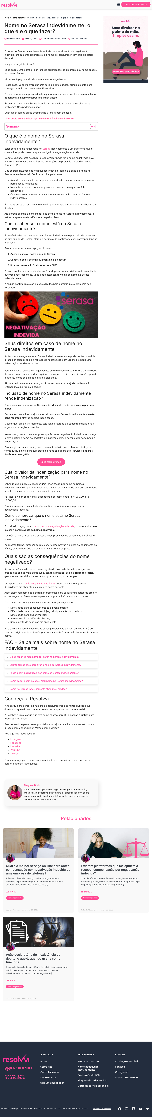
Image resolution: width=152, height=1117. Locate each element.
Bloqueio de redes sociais (92, 1080)
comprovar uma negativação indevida (53, 526)
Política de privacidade (102, 1109)
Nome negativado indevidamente (88, 1068)
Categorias (121, 1072)
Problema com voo (89, 1061)
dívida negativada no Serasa (41, 583)
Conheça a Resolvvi (126, 1061)
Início (6, 18)
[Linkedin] (133, 1109)
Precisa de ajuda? (14, 1076)
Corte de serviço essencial (93, 1086)
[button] (118, 4)
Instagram (15, 739)
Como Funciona (49, 1072)
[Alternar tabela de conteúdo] (91, 126)
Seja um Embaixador (52, 1083)
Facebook (16, 742)
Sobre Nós (46, 1066)
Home (43, 1061)
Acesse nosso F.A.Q (18, 1069)
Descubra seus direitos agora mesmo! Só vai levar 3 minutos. (41, 118)
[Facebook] (119, 1109)
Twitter (14, 753)
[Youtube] (140, 1109)
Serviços (120, 1066)
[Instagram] (126, 1109)
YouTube (15, 749)
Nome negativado (20, 18)
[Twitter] (147, 1109)
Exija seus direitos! (51, 461)
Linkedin (15, 746)
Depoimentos (48, 1077)
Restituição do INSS (89, 1075)
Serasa (46, 148)
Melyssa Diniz (32, 785)
